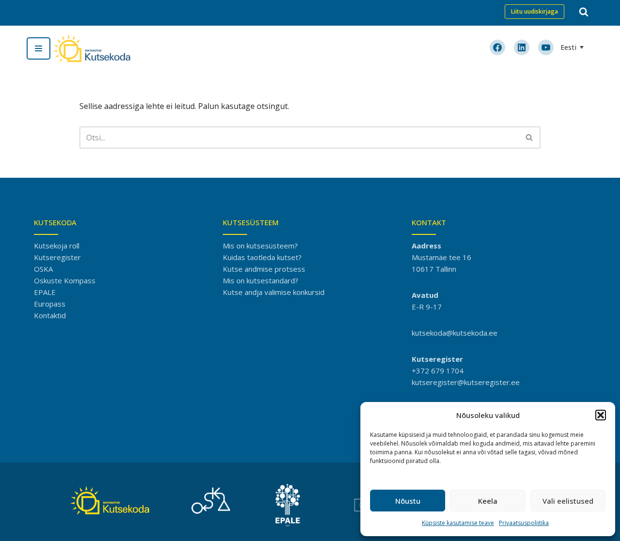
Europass (49, 304)
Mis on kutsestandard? (260, 280)
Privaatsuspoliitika (524, 523)
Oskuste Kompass (64, 280)
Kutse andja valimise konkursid (274, 292)
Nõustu (407, 501)
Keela (487, 501)
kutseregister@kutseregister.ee (466, 382)
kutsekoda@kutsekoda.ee (454, 333)
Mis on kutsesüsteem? (260, 245)
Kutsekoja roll (56, 245)
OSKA (43, 269)
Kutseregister (57, 257)
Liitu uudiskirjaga (534, 11)
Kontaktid (50, 315)
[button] (600, 415)
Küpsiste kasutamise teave (458, 523)
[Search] (584, 11)
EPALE (45, 292)
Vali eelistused (567, 501)
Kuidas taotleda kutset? (262, 257)
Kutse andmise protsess (264, 269)
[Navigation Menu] (38, 48)
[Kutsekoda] (91, 48)
